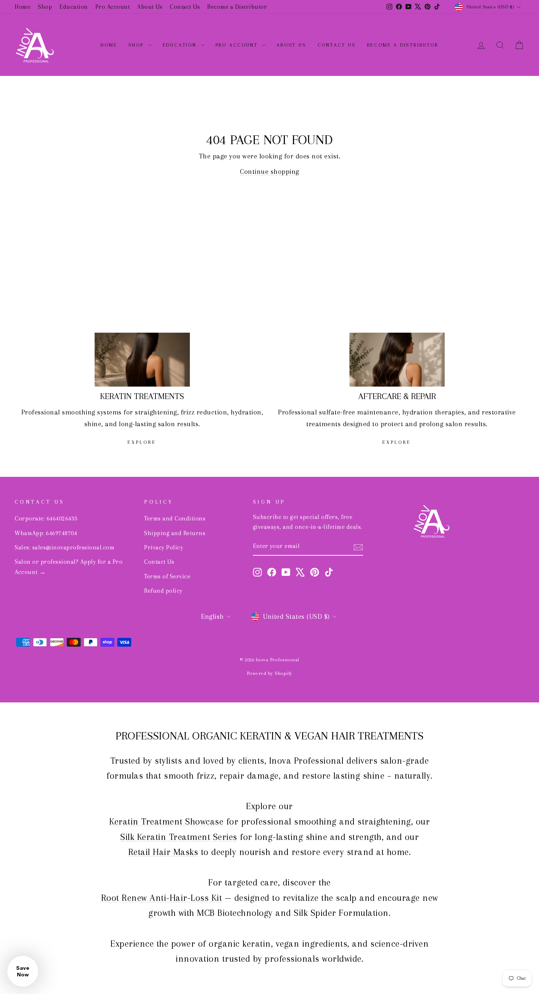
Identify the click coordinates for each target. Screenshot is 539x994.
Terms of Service (167, 576)
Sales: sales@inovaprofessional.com (64, 547)
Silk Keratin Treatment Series (178, 837)
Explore (142, 442)
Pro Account (112, 6)
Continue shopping (269, 172)
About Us (149, 6)
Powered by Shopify (269, 673)
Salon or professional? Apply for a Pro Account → (68, 566)
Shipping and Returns (174, 533)
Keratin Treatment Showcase (166, 821)
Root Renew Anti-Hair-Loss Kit (161, 897)
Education (73, 6)
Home (22, 6)
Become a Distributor (237, 6)
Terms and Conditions (174, 518)
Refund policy (163, 590)
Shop (45, 6)
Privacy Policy (163, 547)
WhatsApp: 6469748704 (46, 533)
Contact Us (185, 6)
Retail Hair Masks (163, 852)
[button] (22, 971)
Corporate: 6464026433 (46, 518)
